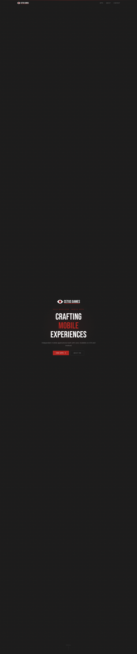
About (108, 3)
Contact (117, 3)
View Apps (60, 353)
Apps (101, 3)
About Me (77, 353)
